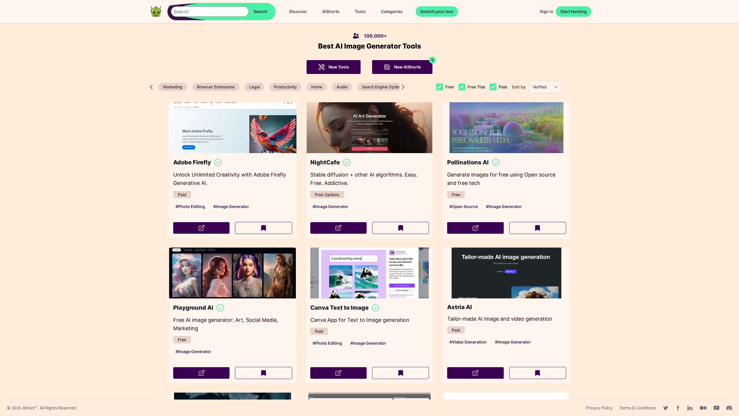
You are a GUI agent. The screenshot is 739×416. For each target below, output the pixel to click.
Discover (298, 11)
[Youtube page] (716, 408)
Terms (637, 407)
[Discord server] (729, 408)
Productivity (285, 86)
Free (449, 86)
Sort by (519, 86)
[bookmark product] (263, 228)
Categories (392, 11)
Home (316, 86)
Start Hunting (573, 11)
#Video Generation (468, 341)
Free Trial (476, 86)
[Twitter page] (666, 408)
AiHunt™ (30, 407)
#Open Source (463, 206)
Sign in (546, 11)
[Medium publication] (703, 407)
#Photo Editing (190, 206)
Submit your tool (436, 11)
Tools (360, 11)
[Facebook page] (677, 408)
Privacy (599, 407)
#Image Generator (231, 206)
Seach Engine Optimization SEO (392, 86)
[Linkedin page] (690, 408)
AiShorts (330, 11)
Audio (342, 86)
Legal (254, 86)
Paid (503, 86)
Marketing (172, 86)
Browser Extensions (216, 86)
